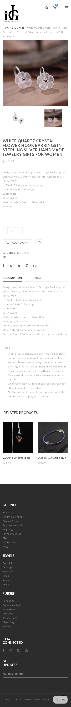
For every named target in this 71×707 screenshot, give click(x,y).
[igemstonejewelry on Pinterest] (10, 650)
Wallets (7, 626)
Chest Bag (8, 622)
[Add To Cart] (18, 444)
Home (6, 27)
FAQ (5, 538)
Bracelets (8, 563)
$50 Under (18, 27)
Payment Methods (13, 525)
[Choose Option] (53, 444)
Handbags (8, 600)
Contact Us (9, 542)
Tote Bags (8, 613)
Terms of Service (12, 533)
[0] (54, 8)
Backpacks (9, 609)
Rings (6, 575)
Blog (5, 546)
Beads (6, 584)
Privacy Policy (10, 521)
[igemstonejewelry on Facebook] (3, 650)
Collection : (9, 252)
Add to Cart (19, 243)
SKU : (5, 257)
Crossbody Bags (12, 605)
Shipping (8, 529)
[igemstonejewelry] (11, 13)
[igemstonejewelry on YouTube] (26, 650)
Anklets (7, 580)
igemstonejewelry (32, 699)
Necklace (8, 571)
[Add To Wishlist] (39, 242)
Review (36, 278)
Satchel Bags (10, 618)
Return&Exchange (13, 516)
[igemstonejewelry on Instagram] (18, 650)
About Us (8, 512)
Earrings (7, 567)
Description (12, 278)
